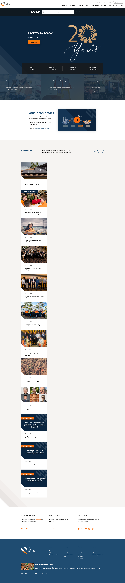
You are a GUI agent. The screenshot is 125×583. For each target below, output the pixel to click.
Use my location (79, 11)
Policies (51, 547)
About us (80, 547)
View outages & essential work (93, 68)
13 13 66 (52, 528)
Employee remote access (52, 573)
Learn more (34, 42)
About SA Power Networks (42, 128)
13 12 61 (24, 528)
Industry (66, 547)
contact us (38, 519)
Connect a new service (52, 68)
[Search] (122, 2)
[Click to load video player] (77, 120)
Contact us (94, 547)
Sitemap (44, 573)
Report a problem (31, 68)
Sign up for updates (73, 68)
